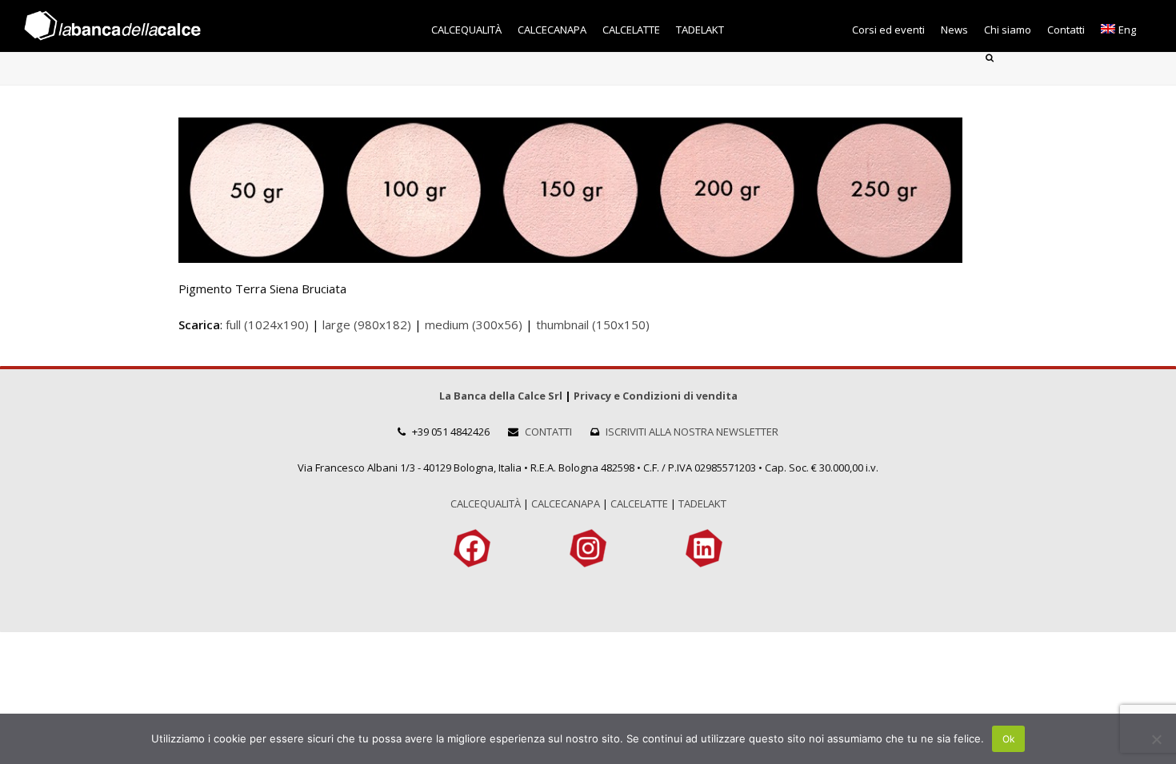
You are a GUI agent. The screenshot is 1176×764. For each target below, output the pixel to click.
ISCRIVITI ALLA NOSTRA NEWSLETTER (692, 431)
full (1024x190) (267, 324)
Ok (1008, 739)
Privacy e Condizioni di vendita (656, 395)
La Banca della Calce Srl (500, 395)
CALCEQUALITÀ (485, 503)
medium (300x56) (473, 324)
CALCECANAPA (565, 503)
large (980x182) (366, 324)
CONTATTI (548, 431)
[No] (1156, 739)
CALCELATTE (639, 503)
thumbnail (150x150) (593, 324)
